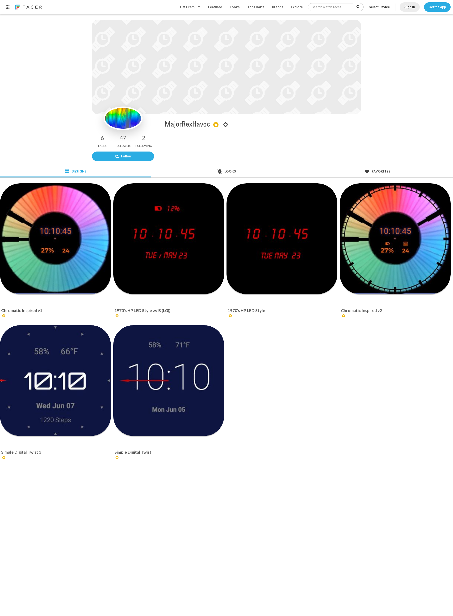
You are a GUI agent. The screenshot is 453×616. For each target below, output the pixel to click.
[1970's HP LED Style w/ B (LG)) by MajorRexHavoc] (168, 238)
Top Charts (255, 7)
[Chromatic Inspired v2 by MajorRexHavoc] (395, 238)
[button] (437, 7)
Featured (215, 7)
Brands (277, 7)
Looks (235, 7)
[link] (28, 7)
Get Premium (190, 7)
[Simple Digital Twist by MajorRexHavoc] (168, 380)
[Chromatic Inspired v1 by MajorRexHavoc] (55, 238)
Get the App (437, 7)
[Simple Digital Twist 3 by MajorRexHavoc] (55, 380)
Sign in (409, 7)
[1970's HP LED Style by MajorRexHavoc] (281, 238)
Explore (297, 7)
